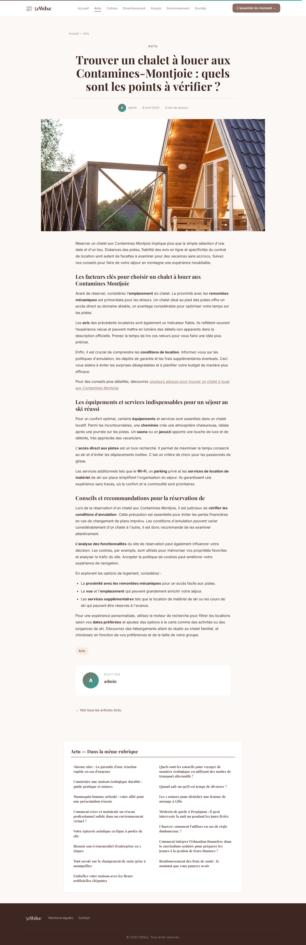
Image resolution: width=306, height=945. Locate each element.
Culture (112, 8)
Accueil (83, 8)
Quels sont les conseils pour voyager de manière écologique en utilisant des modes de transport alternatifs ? (195, 771)
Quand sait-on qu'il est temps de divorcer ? (193, 786)
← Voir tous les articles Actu (98, 710)
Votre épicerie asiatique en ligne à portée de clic (107, 833)
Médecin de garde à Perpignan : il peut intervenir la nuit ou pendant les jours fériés (193, 814)
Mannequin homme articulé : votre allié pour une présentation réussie (108, 798)
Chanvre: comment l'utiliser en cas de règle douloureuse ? (193, 828)
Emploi (156, 8)
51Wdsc (39, 8)
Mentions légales (60, 918)
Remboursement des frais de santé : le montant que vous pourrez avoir (189, 863)
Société (200, 8)
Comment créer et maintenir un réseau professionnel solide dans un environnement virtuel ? (108, 816)
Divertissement (134, 8)
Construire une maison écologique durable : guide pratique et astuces (107, 783)
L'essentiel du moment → (256, 8)
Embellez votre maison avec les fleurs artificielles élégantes (103, 878)
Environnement (178, 8)
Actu (97, 8)
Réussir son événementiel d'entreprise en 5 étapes (107, 848)
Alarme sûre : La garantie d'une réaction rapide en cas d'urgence (104, 769)
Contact (84, 918)
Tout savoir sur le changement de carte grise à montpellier (109, 863)
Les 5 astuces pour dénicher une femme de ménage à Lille (192, 798)
